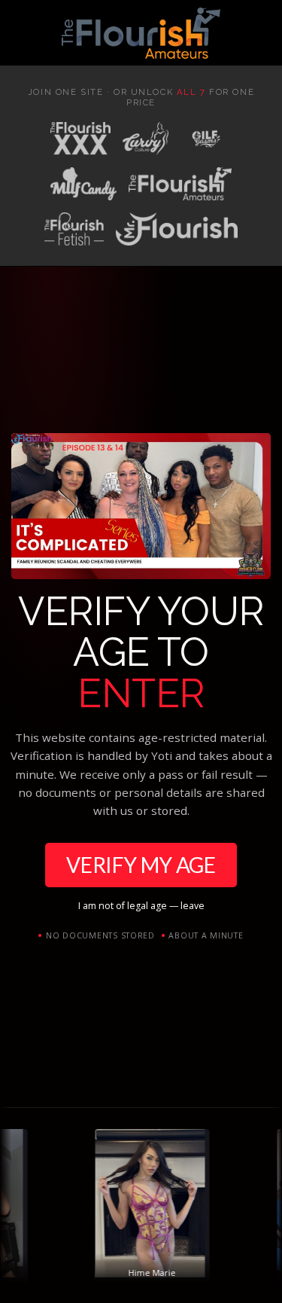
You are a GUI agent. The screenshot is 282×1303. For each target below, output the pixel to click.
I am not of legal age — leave (141, 905)
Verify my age (141, 864)
